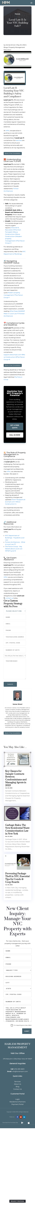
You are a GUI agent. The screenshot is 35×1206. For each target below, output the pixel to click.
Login (17, 1099)
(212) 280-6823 (19, 1069)
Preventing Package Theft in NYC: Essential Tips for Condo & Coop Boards (17, 878)
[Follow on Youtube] (20, 1117)
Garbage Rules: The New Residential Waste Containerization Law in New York (17, 829)
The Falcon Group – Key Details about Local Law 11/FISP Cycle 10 (13, 549)
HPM (7, 130)
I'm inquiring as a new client (23, 1025)
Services (17, 1081)
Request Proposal (17, 1201)
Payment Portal (17, 1104)
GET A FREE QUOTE (14, 426)
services (19, 140)
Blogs (6, 47)
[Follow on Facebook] (17, 1117)
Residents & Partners (17, 1102)
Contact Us (17, 1089)
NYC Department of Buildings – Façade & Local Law (14, 538)
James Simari (10, 45)
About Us (17, 1084)
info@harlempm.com (20, 1071)
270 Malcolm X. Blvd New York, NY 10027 (17, 1059)
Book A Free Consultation (13, 153)
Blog (17, 1087)
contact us (9, 598)
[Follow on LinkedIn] (24, 1117)
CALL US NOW (14, 435)
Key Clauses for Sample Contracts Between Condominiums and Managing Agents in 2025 (16, 778)
